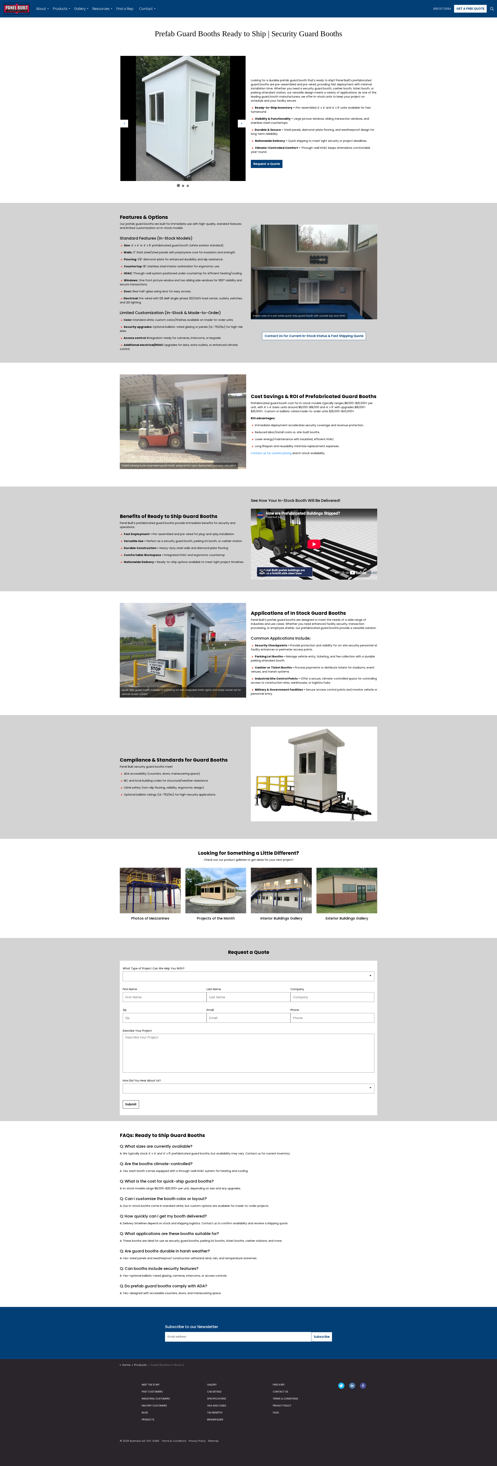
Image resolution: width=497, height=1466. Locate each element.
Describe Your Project (137, 1031)
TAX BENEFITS (214, 1412)
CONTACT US (280, 1391)
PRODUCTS (148, 1419)
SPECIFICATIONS (216, 1398)
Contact (146, 8)
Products (60, 8)
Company (297, 989)
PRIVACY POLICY (282, 1405)
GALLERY (212, 1384)
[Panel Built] (16, 9)
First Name (130, 989)
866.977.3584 (442, 9)
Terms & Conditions (174, 1441)
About (41, 8)
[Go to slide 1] (178, 185)
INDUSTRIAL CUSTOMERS (156, 1398)
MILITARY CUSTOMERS (154, 1405)
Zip (125, 1010)
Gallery (80, 8)
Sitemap (213, 1441)
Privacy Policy (197, 1441)
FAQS (276, 1412)
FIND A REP (279, 1384)
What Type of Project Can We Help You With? (153, 968)
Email (210, 1010)
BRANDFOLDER (215, 1419)
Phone (294, 1010)
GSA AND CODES (216, 1405)
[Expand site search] (492, 9)
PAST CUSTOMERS (152, 1391)
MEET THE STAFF (151, 1384)
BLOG (145, 1412)
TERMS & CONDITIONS (285, 1398)
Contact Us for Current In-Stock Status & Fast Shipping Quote (314, 336)
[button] (183, 118)
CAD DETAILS (214, 1391)
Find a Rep (124, 8)
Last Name (214, 989)
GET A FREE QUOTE (470, 8)
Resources (100, 8)
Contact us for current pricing (271, 453)
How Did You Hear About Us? (142, 1080)
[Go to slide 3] (188, 186)
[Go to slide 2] (183, 186)
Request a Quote (266, 164)
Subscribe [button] (322, 1336)
